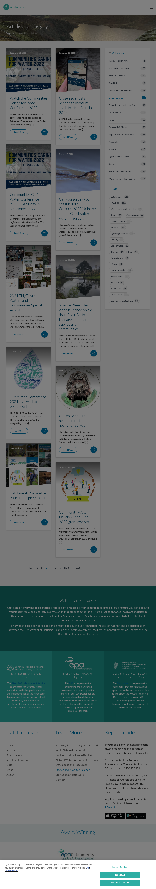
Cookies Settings (120, 867)
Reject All (120, 875)
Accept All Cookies (120, 882)
